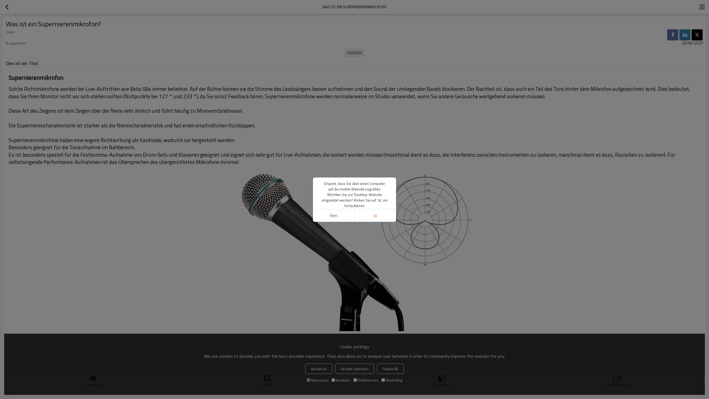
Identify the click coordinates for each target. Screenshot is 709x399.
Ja (375, 215)
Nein (334, 215)
